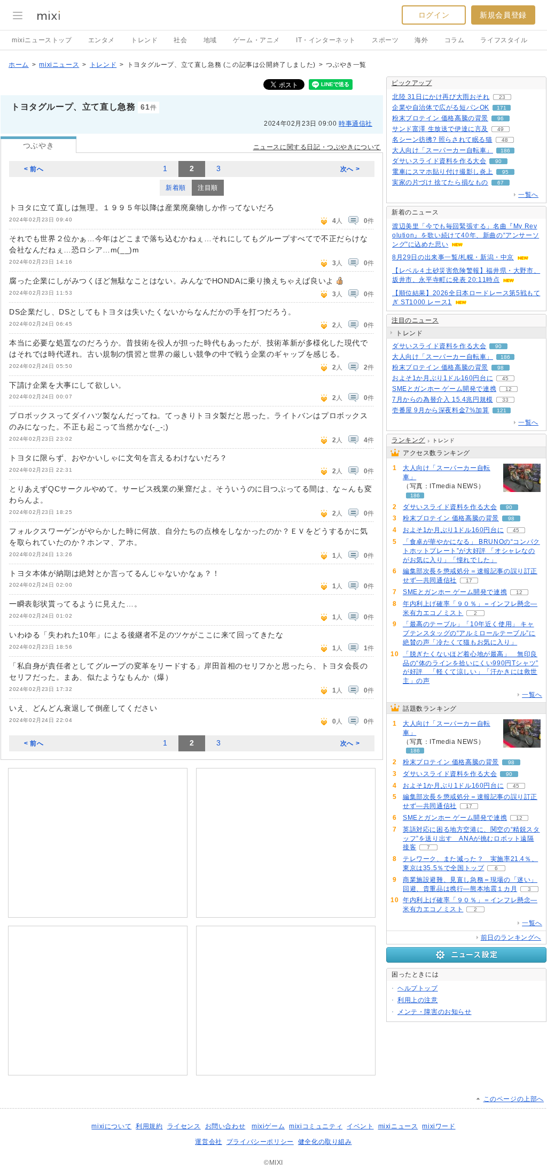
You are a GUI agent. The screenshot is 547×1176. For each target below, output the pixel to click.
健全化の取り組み (325, 1142)
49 (500, 129)
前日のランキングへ (511, 937)
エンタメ (101, 40)
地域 (210, 40)
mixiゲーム (268, 1126)
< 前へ (33, 169)
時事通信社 (355, 123)
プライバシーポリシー (260, 1142)
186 (505, 150)
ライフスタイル (503, 40)
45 (505, 378)
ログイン (433, 15)
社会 (180, 40)
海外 (421, 40)
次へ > (350, 169)
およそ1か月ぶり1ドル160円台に (442, 378)
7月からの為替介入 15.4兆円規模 (442, 399)
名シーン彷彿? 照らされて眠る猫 (442, 139)
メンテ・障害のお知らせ (434, 1012)
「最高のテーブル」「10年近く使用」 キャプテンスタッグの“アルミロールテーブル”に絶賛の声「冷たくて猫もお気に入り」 (469, 633)
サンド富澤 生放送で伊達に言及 (440, 129)
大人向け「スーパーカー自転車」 (442, 150)
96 (500, 118)
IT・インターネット (326, 40)
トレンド (144, 40)
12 (508, 389)
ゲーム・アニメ (256, 40)
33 (505, 400)
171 (501, 108)
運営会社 (208, 1142)
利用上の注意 (417, 1000)
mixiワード (438, 1126)
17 (469, 580)
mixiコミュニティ (315, 1126)
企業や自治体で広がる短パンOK (440, 107)
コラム (454, 40)
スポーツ (385, 40)
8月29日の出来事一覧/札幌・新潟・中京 (453, 257)
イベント (360, 1126)
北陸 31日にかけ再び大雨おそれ (441, 97)
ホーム (19, 64)
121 (501, 410)
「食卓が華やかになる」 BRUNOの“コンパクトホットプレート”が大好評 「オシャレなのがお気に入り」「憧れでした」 (471, 551)
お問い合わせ (225, 1126)
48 (505, 140)
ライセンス (184, 1126)
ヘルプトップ (417, 988)
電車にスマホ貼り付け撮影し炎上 (442, 171)
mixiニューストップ (42, 40)
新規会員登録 (503, 15)
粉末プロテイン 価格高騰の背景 (440, 118)
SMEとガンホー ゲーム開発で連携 (444, 389)
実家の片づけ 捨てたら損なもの (440, 182)
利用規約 (149, 1126)
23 (502, 97)
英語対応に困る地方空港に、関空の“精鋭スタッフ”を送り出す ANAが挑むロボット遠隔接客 (471, 838)
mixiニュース (59, 64)
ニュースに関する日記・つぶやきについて (317, 147)
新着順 (176, 187)
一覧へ (528, 194)
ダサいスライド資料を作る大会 (439, 161)
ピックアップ (412, 83)
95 (505, 172)
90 (498, 161)
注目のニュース (415, 320)
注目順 (208, 187)
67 (500, 183)
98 (500, 368)
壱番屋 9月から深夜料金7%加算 (440, 410)
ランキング (408, 440)
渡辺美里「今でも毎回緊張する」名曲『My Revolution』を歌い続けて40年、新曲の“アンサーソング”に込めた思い (465, 235)
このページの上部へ (513, 1099)
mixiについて (111, 1126)
